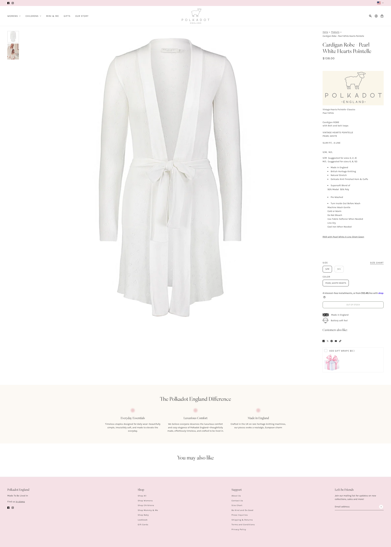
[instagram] (12, 3)
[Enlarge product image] (170, 177)
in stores (20, 501)
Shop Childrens (146, 505)
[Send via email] (336, 341)
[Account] (376, 16)
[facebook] (8, 3)
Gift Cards (143, 524)
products (335, 32)
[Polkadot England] (195, 16)
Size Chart (237, 505)
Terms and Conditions (243, 524)
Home (325, 32)
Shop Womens (145, 500)
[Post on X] (328, 341)
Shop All (142, 496)
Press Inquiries (240, 515)
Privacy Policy (239, 529)
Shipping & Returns (242, 520)
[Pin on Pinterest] (331, 341)
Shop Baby (143, 515)
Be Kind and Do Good (242, 510)
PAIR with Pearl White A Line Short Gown (343, 236)
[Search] (370, 16)
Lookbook (143, 520)
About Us (236, 496)
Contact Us (237, 500)
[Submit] (381, 507)
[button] (340, 341)
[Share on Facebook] (323, 341)
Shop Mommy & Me (148, 510)
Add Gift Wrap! (341, 350)
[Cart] (382, 16)
